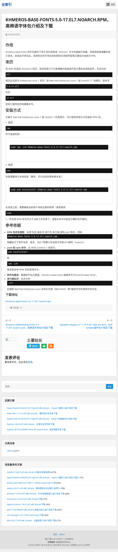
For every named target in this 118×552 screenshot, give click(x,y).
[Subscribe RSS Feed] (51, 346)
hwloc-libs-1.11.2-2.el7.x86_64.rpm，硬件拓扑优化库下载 (32, 413)
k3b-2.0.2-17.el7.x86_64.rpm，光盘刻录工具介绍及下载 (31, 520)
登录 (30, 362)
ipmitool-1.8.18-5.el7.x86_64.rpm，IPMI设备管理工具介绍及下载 (35, 493)
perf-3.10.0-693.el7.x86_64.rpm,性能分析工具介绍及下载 (32, 509)
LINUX (10, 450)
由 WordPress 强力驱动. (51, 545)
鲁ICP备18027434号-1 (54, 539)
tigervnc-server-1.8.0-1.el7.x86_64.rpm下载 (26, 504)
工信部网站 (68, 539)
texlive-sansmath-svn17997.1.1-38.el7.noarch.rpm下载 (31, 482)
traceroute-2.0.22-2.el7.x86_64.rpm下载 (24, 499)
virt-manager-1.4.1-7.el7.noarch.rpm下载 (25, 515)
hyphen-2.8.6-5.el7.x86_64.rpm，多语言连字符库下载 (30, 424)
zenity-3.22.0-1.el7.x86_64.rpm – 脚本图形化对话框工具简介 (33, 488)
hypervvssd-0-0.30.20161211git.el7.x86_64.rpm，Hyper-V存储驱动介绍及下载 (42, 418)
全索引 (7, 4)
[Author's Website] (44, 346)
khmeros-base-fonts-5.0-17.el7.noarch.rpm (28, 301)
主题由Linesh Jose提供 (80, 545)
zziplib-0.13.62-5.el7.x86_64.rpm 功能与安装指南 (28, 472)
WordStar (66, 545)
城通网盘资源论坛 (63, 542)
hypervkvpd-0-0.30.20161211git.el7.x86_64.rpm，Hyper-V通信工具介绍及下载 (42, 408)
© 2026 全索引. (34, 545)
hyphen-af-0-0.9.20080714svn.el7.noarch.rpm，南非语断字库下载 (36, 429)
